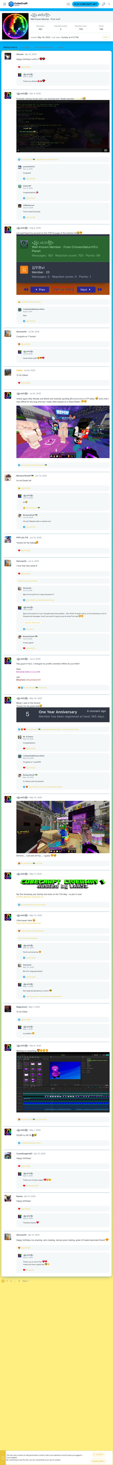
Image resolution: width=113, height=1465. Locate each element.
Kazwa (19, 1196)
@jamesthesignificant (31, 594)
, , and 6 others (52, 729)
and (34, 465)
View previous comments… (28, 581)
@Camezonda (76, 398)
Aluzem (20, 54)
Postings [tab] (25, 47)
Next (25, 1281)
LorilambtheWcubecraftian (33, 309)
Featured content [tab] (44, 47)
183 (40, 29)
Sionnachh (21, 331)
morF (58, 19)
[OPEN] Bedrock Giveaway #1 (29, 897)
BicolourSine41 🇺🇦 (24, 475)
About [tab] (61, 47)
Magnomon (21, 1007)
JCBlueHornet (28, 205)
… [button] (15, 1281)
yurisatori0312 (29, 167)
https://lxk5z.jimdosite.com (28, 923)
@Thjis (38, 855)
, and (39, 159)
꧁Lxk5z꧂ (28, 74)
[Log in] (104, 4)
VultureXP (27, 186)
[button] (5, 4)
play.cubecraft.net (85, 4)
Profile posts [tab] (10, 47)
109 (101, 29)
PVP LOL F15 (22, 537)
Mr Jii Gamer (28, 737)
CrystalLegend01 (24, 1153)
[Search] (109, 4)
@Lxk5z (26, 971)
